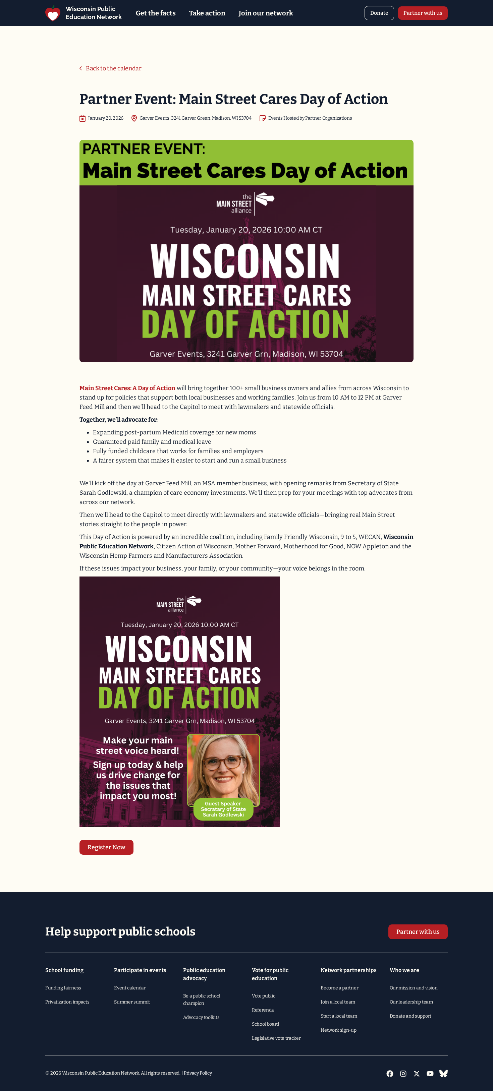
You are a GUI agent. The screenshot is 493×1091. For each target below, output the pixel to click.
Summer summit (132, 1002)
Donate (379, 13)
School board (265, 1024)
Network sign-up (338, 1030)
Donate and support (410, 1016)
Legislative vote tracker (276, 1038)
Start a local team (339, 1016)
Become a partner (339, 988)
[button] (155, 13)
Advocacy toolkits (201, 1017)
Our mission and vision (414, 988)
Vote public (263, 996)
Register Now (106, 847)
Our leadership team (411, 1002)
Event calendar (130, 988)
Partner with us (422, 13)
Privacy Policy (198, 1073)
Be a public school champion (201, 999)
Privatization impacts (67, 1002)
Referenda (263, 1010)
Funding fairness (63, 988)
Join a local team (338, 1002)
